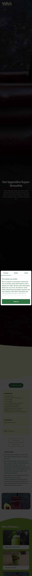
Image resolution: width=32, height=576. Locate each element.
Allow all (16, 301)
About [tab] (26, 273)
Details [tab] (16, 273)
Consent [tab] (5, 273)
